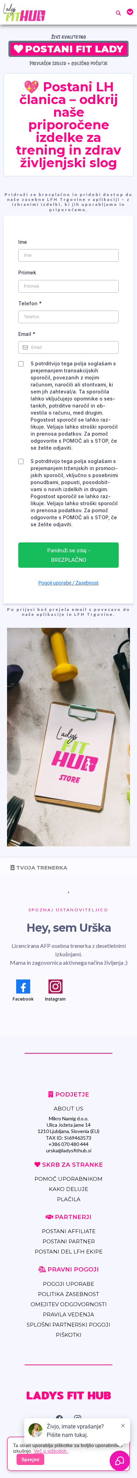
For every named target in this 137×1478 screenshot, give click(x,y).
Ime (22, 242)
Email (26, 334)
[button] (129, 12)
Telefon (30, 303)
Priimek (27, 272)
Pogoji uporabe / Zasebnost (68, 583)
